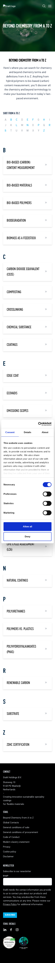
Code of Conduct (11, 837)
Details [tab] (27, 432)
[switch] (47, 494)
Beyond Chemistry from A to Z (18, 818)
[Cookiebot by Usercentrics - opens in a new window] (38, 424)
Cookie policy (9, 852)
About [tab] (45, 432)
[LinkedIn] (5, 930)
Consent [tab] (10, 432)
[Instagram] (17, 930)
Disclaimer (8, 856)
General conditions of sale (16, 827)
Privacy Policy (10, 904)
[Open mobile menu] (50, 6)
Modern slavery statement (16, 842)
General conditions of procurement (20, 832)
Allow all (27, 526)
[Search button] (44, 7)
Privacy (6, 847)
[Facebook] (11, 930)
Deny (27, 536)
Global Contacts (11, 823)
